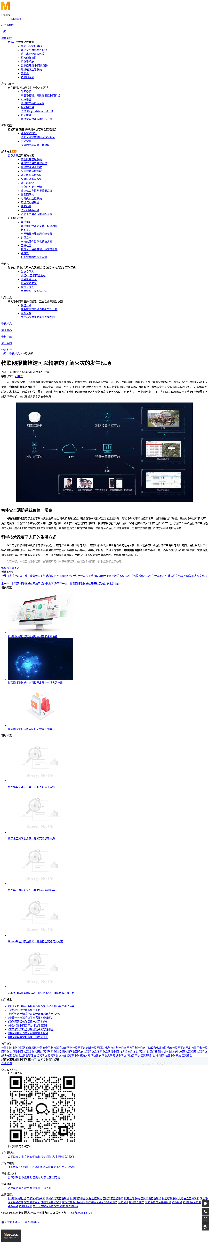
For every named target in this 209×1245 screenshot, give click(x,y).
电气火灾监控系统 (115, 1047)
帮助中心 (6, 330)
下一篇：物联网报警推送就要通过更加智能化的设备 (89, 583)
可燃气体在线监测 (50, 1202)
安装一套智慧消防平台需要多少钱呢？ (31, 1017)
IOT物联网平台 (95, 1202)
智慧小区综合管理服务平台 (24, 1010)
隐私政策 (24, 1188)
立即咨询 (6, 1063)
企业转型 (59, 1167)
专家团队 (46, 1156)
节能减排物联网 (36, 1198)
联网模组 (13, 1167)
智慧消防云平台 (63, 1047)
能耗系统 (31, 1047)
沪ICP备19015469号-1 (80, 1212)
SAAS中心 (25, 1167)
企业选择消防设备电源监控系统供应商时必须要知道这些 (41, 1006)
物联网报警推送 (10, 568)
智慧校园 (190, 1051)
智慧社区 (46, 1177)
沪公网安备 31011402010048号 (22, 1222)
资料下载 (6, 336)
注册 (9, 349)
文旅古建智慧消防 (188, 1198)
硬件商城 (6, 38)
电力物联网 (158, 1055)
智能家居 (24, 1177)
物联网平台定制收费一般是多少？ (28, 1037)
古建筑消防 (40, 1055)
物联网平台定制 (81, 1047)
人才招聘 (57, 1156)
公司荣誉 (35, 1156)
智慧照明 (145, 1055)
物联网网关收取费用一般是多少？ (28, 1021)
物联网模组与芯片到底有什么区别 (28, 1033)
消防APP (123, 1202)
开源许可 (46, 1188)
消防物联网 (18, 1047)
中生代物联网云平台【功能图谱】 (28, 1025)
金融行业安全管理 (22, 1055)
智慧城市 (29, 1051)
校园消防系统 (173, 1055)
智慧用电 (196, 1047)
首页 (4, 31)
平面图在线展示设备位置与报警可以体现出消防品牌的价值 (91, 575)
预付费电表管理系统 (57, 1198)
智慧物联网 (16, 1051)
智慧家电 (35, 1177)
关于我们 (6, 343)
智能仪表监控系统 (113, 1198)
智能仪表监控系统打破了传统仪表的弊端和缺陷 (28, 575)
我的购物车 (7, 25)
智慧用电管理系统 (150, 1198)
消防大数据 (108, 1055)
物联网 (115, 1051)
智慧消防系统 (91, 1051)
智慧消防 (6, 1047)
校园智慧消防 (42, 1051)
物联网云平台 (78, 1198)
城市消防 (121, 1055)
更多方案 (13, 155)
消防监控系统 (59, 1051)
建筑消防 (53, 1055)
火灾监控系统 (127, 1051)
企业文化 (24, 1156)
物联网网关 (97, 1047)
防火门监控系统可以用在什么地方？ (146, 575)
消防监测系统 (75, 1051)
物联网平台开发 (181, 1047)
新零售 (56, 1177)
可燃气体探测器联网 (74, 1202)
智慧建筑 (141, 1051)
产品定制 (70, 1167)
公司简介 (13, 1156)
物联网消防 (110, 1202)
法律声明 (13, 1188)
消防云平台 (133, 1055)
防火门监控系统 (136, 1047)
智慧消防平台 (32, 1202)
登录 (4, 349)
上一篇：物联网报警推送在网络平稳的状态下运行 (30, 583)
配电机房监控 (166, 1051)
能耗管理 (179, 1051)
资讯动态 (6, 323)
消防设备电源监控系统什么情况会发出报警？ (34, 1013)
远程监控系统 (94, 1198)
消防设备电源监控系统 (159, 1047)
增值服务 (48, 1167)
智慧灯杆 (152, 1051)
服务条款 (35, 1188)
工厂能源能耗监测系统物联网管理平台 (31, 1029)
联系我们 (68, 1156)
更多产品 (13, 42)
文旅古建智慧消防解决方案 (74, 1055)
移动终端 (37, 1167)
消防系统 (105, 1051)
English (17, 18)
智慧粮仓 (187, 1055)
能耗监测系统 (132, 1198)
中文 (10, 18)
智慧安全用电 (45, 1047)
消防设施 (96, 1055)
